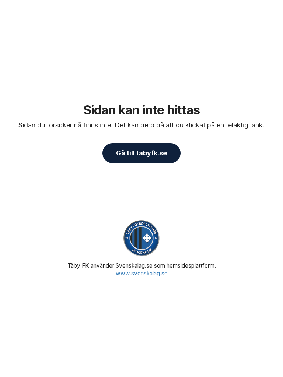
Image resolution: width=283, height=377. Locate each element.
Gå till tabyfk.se (141, 153)
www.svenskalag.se (142, 273)
